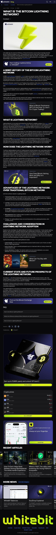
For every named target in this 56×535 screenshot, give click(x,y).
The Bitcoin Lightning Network (10, 84)
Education (6, 4)
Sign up (49, 64)
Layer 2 (46, 123)
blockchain (22, 124)
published (47, 84)
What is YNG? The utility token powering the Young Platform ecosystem (40, 468)
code (22, 76)
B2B (47, 527)
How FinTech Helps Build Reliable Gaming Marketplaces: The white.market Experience (15, 468)
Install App (40, 442)
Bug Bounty (41, 527)
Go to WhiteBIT (28, 416)
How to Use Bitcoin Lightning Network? (13, 311)
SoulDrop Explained (36, 501)
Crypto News (17, 527)
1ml (10, 277)
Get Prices (48, 301)
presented (34, 79)
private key (36, 156)
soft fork (35, 93)
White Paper (39, 84)
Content (6, 19)
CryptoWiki (13, 4)
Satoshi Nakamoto (11, 76)
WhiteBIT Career (28, 530)
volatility (40, 204)
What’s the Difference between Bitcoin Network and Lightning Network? (21, 316)
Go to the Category (24, 482)
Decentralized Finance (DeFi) (17, 208)
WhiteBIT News (26, 527)
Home (1, 4)
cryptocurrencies (26, 58)
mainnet (45, 161)
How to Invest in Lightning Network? (13, 320)
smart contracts (16, 138)
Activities (10, 527)
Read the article (46, 114)
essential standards (36, 89)
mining (9, 295)
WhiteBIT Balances (11, 501)
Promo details (28, 385)
